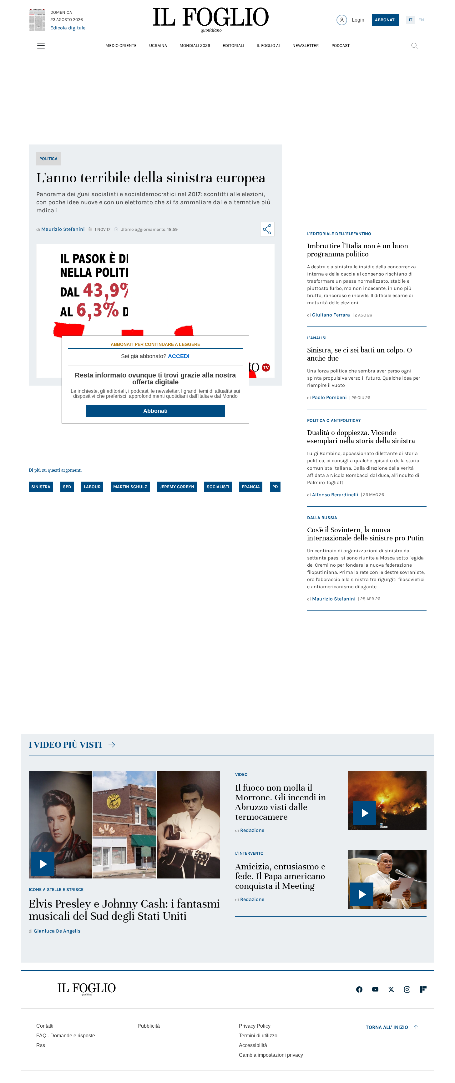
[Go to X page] (391, 989)
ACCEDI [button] (179, 356)
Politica (48, 158)
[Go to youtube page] (375, 989)
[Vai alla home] (211, 20)
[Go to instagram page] (407, 989)
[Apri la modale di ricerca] (414, 45)
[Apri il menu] (41, 45)
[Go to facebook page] (359, 989)
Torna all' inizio (387, 1027)
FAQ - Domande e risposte (65, 1035)
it (410, 20)
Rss (40, 1045)
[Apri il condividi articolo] (267, 229)
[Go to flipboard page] (423, 989)
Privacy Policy (254, 1026)
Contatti (44, 1026)
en (421, 20)
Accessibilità (253, 1045)
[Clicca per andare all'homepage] (86, 989)
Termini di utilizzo (258, 1035)
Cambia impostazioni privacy (271, 1055)
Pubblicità (149, 1026)
